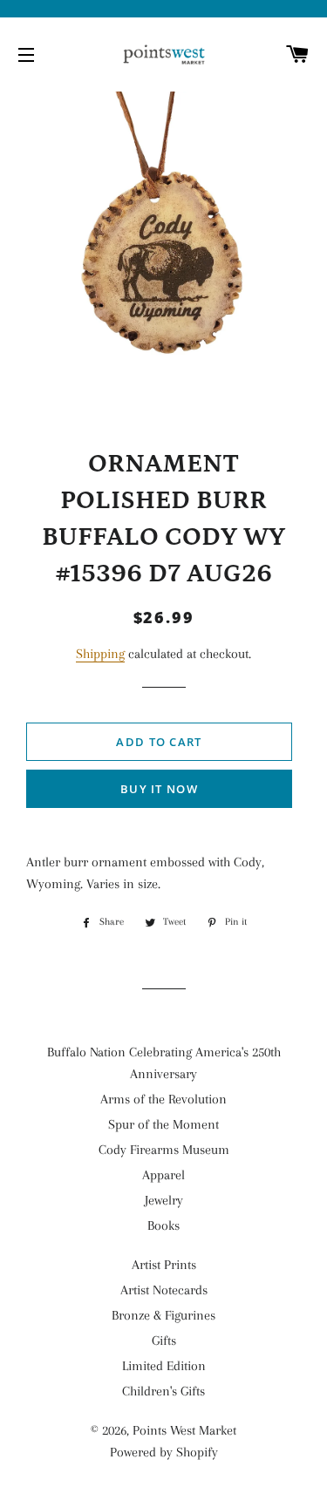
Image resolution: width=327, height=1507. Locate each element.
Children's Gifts (163, 1391)
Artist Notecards (164, 1290)
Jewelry (164, 1200)
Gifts (164, 1340)
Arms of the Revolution (163, 1099)
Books (163, 1225)
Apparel (163, 1175)
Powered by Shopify (164, 1452)
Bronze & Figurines (163, 1315)
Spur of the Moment (163, 1124)
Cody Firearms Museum (164, 1149)
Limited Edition (164, 1366)
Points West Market (184, 1430)
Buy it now (159, 789)
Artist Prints (164, 1265)
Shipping (100, 654)
